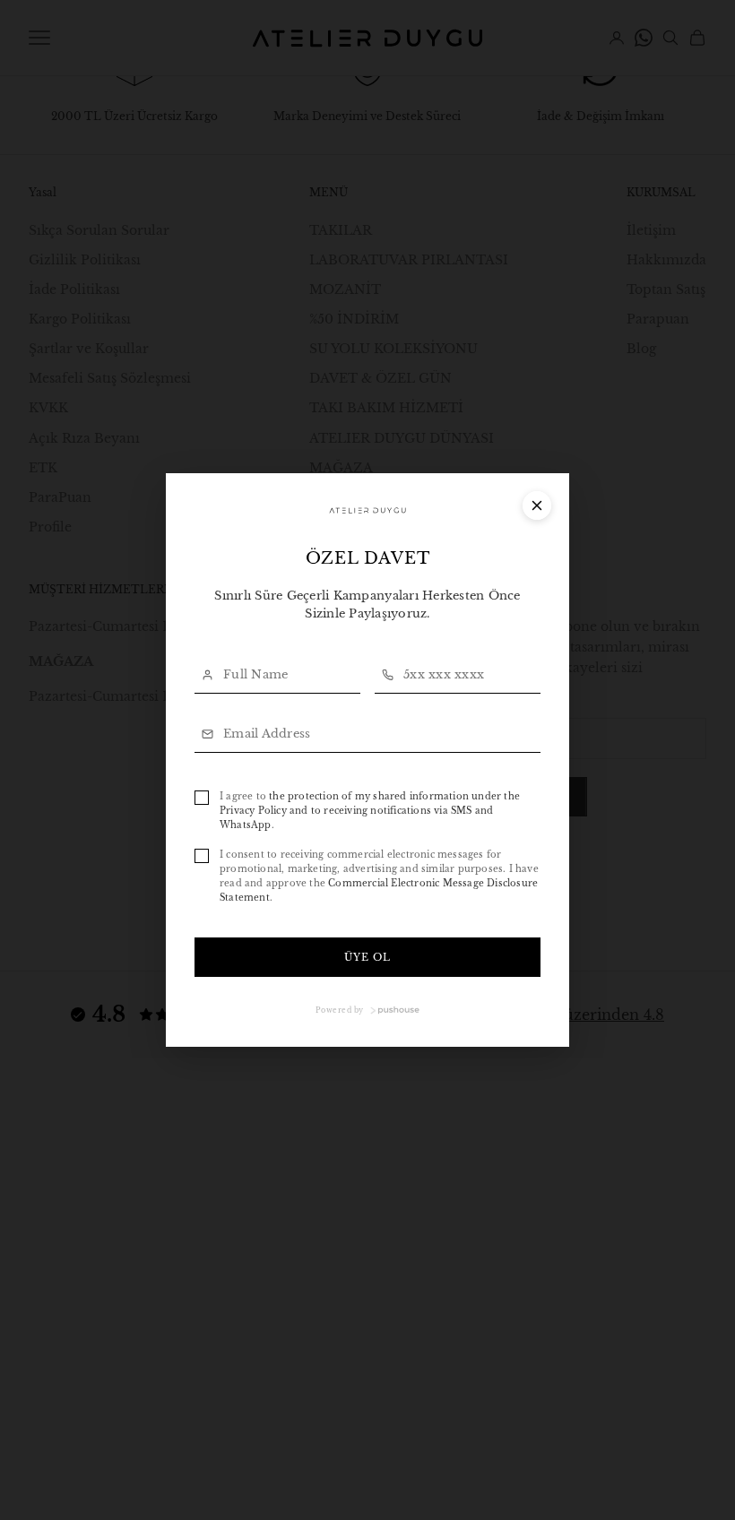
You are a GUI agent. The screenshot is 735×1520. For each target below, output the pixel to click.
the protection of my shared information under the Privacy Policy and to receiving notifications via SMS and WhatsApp (370, 810)
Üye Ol (368, 957)
